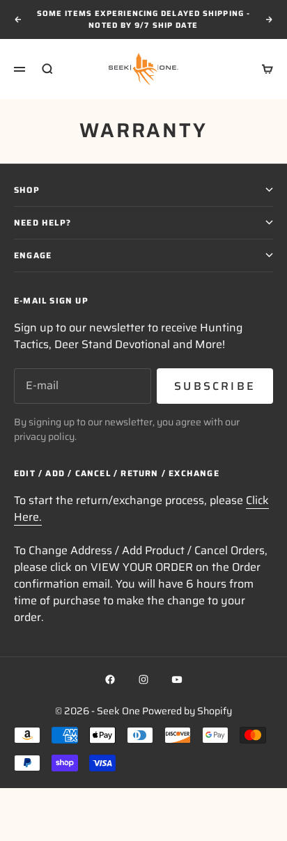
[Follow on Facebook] (110, 679)
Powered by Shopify (187, 710)
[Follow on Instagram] (143, 679)
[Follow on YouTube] (177, 679)
